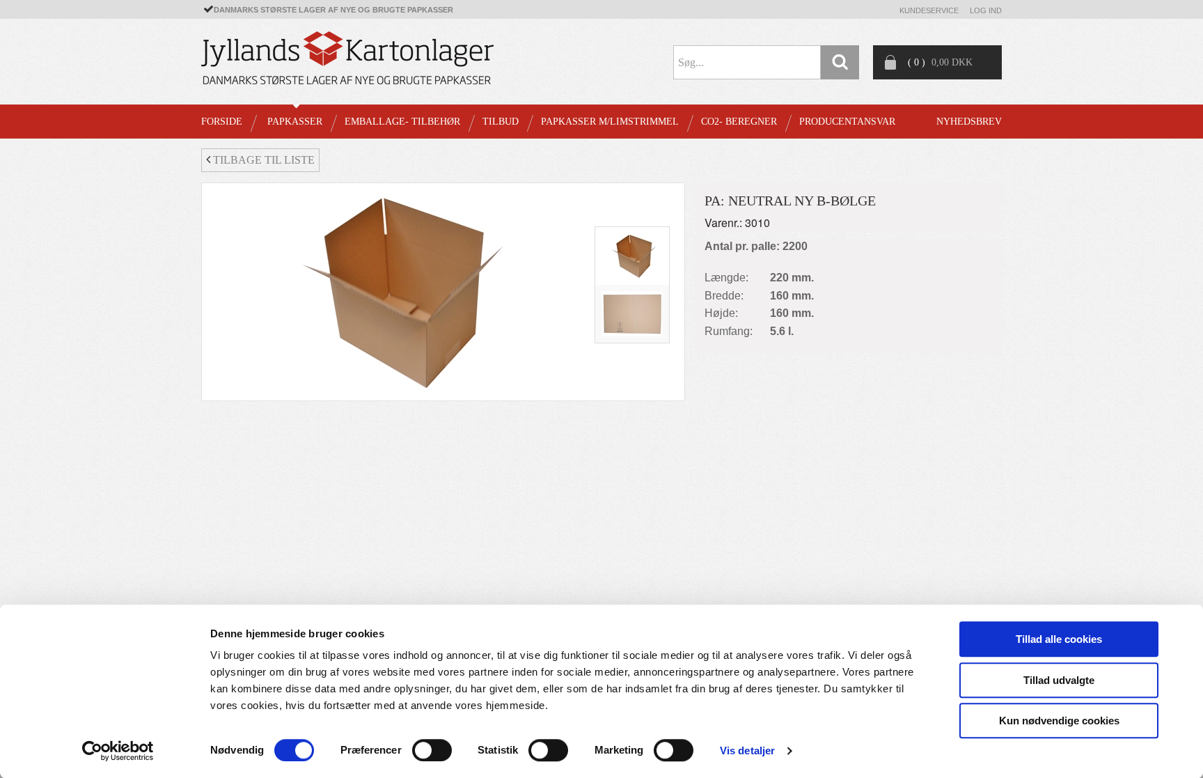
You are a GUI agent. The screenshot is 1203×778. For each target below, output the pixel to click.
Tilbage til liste (262, 160)
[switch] (432, 750)
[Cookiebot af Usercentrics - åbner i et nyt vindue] (118, 750)
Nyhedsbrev (969, 121)
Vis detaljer (747, 750)
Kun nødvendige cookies (1059, 720)
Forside (221, 121)
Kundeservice (929, 10)
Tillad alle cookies (1059, 639)
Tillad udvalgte (1058, 680)
